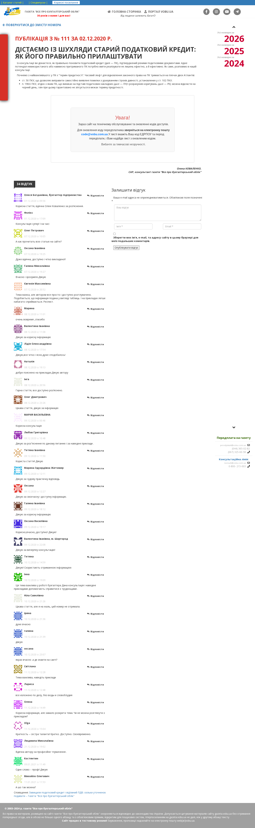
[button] (233, 27)
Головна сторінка (126, 12)
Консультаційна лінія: (234, 459)
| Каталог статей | (12, 2)
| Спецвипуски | (38, 2)
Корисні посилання (66, 2)
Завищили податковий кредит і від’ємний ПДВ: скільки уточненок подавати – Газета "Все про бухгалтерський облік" (60, 794)
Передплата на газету (234, 438)
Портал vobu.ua (160, 12)
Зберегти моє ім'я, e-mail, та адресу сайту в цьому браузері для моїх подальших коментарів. (155, 239)
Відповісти (97, 195)
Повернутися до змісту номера (33, 25)
